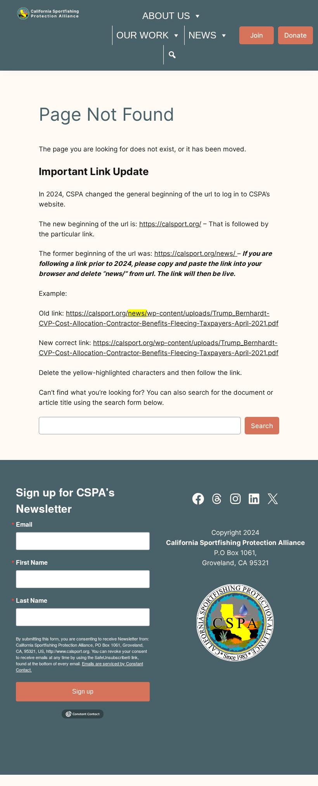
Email (24, 524)
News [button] (202, 35)
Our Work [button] (142, 35)
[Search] (172, 54)
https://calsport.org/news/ (195, 253)
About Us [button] (166, 15)
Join (256, 35)
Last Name (31, 600)
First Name (32, 562)
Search (262, 426)
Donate (295, 35)
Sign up (82, 691)
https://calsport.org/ (170, 224)
